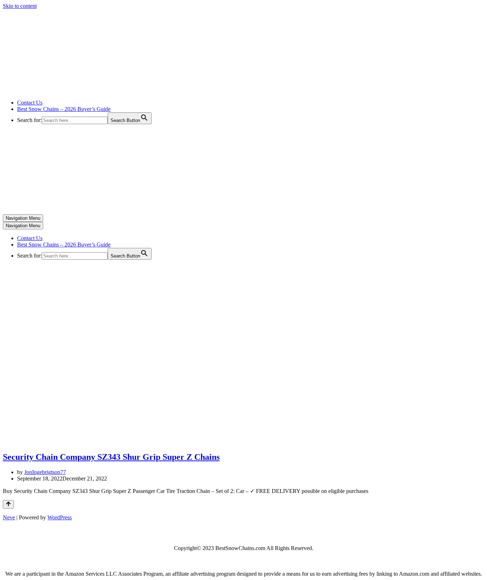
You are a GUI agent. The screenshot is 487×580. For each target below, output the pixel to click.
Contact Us (29, 103)
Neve (9, 517)
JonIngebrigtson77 (45, 472)
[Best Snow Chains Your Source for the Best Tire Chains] (75, 90)
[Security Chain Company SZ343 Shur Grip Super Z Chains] (71, 442)
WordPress (59, 517)
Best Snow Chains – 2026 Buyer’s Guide (64, 109)
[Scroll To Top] (8, 504)
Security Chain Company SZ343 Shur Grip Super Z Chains (111, 457)
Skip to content (20, 6)
